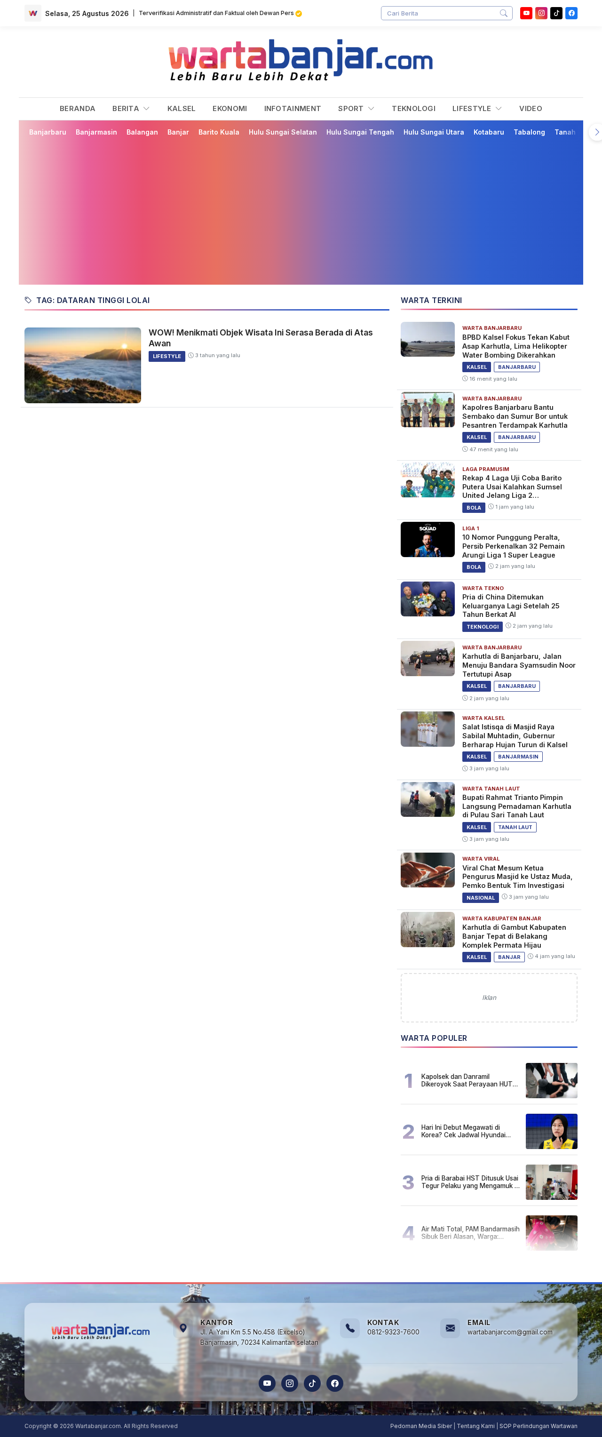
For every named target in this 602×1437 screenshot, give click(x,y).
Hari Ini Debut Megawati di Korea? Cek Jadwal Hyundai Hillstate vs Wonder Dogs (463, 1131)
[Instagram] (541, 13)
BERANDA (77, 108)
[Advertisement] (301, 210)
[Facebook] (571, 13)
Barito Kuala (218, 132)
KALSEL (181, 108)
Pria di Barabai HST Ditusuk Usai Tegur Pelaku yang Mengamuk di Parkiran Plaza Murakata (470, 1182)
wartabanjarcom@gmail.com (510, 1332)
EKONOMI (230, 108)
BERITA (126, 108)
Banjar (178, 132)
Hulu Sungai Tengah (360, 132)
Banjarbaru (47, 132)
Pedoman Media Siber (421, 1425)
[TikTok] (312, 1383)
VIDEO (530, 108)
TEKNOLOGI (414, 108)
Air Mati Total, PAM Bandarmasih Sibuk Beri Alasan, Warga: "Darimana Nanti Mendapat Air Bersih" (470, 1232)
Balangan (142, 132)
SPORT (352, 108)
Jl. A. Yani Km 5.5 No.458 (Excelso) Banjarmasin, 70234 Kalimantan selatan (259, 1337)
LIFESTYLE (472, 108)
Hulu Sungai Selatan (283, 132)
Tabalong (529, 132)
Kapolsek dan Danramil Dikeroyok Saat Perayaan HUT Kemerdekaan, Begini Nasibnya (468, 1080)
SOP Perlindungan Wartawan (538, 1425)
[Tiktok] (556, 13)
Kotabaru (489, 132)
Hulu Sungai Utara (434, 132)
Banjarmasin (96, 132)
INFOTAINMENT (293, 108)
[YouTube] (526, 13)
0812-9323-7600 (393, 1332)
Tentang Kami (476, 1425)
